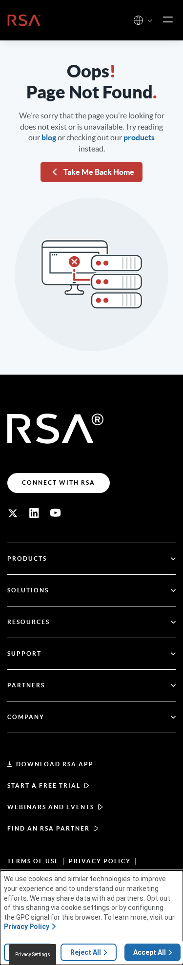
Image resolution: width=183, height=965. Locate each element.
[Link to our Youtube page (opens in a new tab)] (55, 513)
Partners (26, 685)
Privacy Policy (100, 861)
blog (48, 137)
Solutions (28, 590)
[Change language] (138, 20)
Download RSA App (55, 764)
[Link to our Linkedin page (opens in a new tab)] (34, 513)
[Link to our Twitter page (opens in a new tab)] (12, 513)
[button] (150, 21)
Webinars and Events (50, 807)
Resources (28, 622)
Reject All (85, 952)
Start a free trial (44, 785)
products (139, 137)
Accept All (149, 952)
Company (25, 717)
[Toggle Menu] (168, 20)
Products (27, 558)
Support (24, 653)
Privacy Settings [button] (32, 954)
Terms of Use (33, 861)
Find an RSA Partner (48, 828)
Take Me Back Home (98, 172)
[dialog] (91, 917)
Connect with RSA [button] (58, 482)
